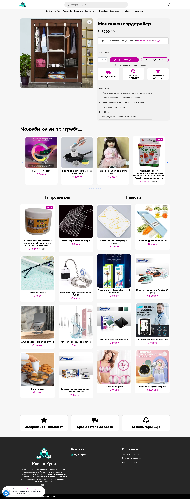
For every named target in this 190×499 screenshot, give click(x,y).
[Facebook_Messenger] (6, 493)
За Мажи (57, 11)
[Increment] (105, 60)
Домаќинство (78, 11)
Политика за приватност (132, 458)
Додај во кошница (122, 59)
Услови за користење (131, 454)
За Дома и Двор (102, 11)
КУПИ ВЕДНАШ (153, 59)
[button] (89, 22)
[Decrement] (99, 60)
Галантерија (67, 11)
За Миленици (114, 11)
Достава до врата (129, 462)
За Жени (49, 11)
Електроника (89, 11)
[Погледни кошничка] (168, 5)
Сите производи (138, 11)
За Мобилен (126, 11)
